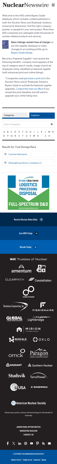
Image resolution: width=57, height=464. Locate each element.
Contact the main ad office (29, 88)
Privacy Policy (16, 460)
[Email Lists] (49, 443)
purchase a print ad (34, 78)
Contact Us (28, 434)
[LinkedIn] (19, 443)
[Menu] (52, 5)
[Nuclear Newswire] (43, 443)
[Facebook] (7, 443)
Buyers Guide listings (21, 52)
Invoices (37, 460)
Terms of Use (27, 460)
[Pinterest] (37, 443)
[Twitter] (13, 443)
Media (44, 460)
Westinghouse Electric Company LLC (25, 162)
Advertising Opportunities (29, 427)
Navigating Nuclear (28, 430)
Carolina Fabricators (17, 154)
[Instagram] (25, 443)
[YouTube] (31, 443)
